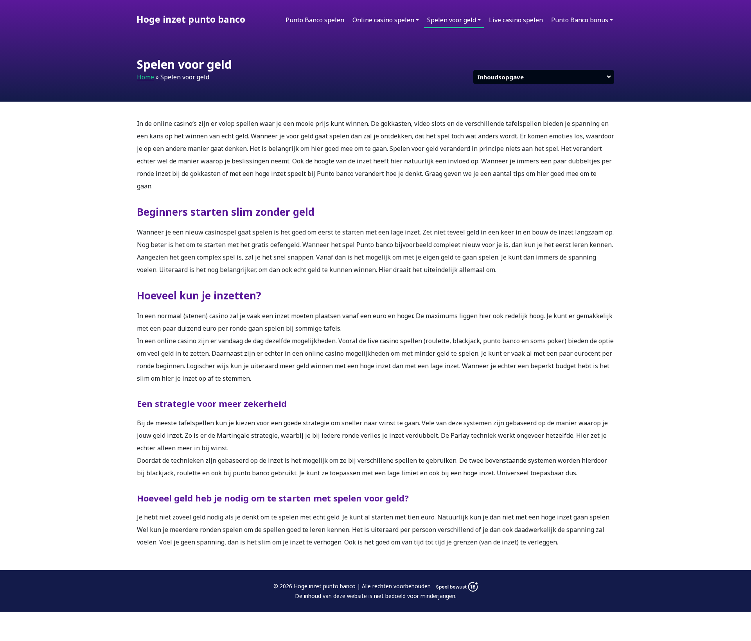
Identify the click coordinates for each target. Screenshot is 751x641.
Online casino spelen (383, 20)
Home (145, 77)
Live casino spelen (516, 20)
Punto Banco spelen (315, 20)
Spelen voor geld (451, 20)
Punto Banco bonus (579, 20)
